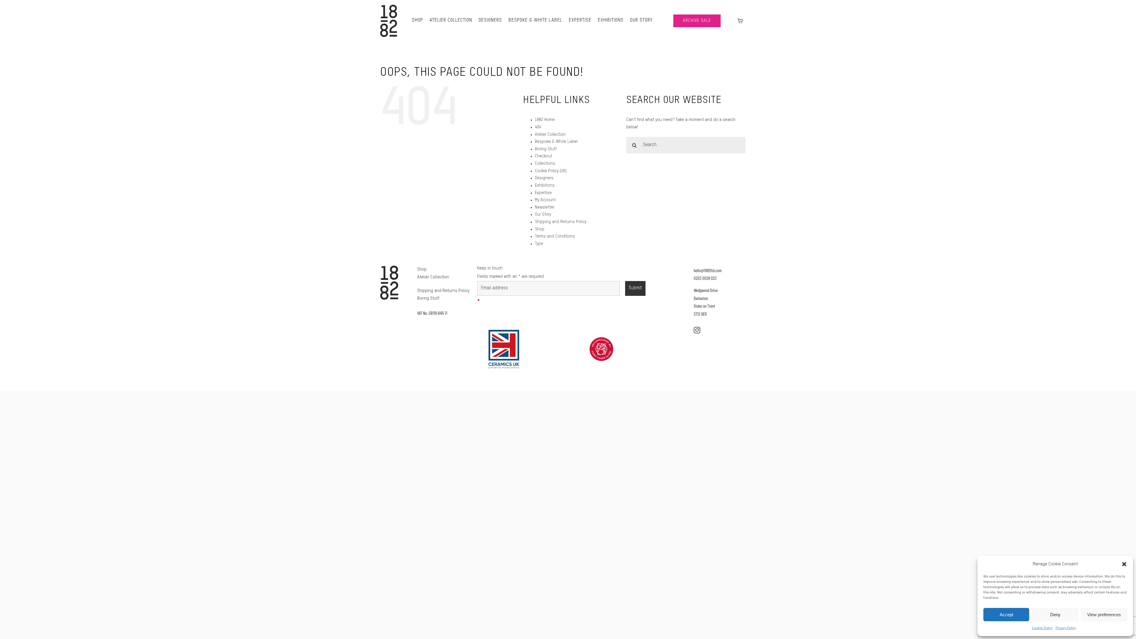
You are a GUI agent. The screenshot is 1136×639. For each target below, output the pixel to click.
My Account (545, 200)
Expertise (543, 193)
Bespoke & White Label (556, 142)
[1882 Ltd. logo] (388, 7)
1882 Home (545, 120)
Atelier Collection (550, 135)
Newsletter (544, 207)
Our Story (543, 214)
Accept (1006, 614)
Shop (539, 229)
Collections (545, 164)
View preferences (1104, 614)
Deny (1055, 614)
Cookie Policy (1042, 628)
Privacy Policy (1066, 628)
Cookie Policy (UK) (551, 171)
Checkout (543, 156)
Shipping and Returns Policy (560, 222)
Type (539, 244)
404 (538, 127)
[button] (1124, 564)
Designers (544, 178)
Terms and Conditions (555, 236)
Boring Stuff (546, 149)
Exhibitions (545, 185)
